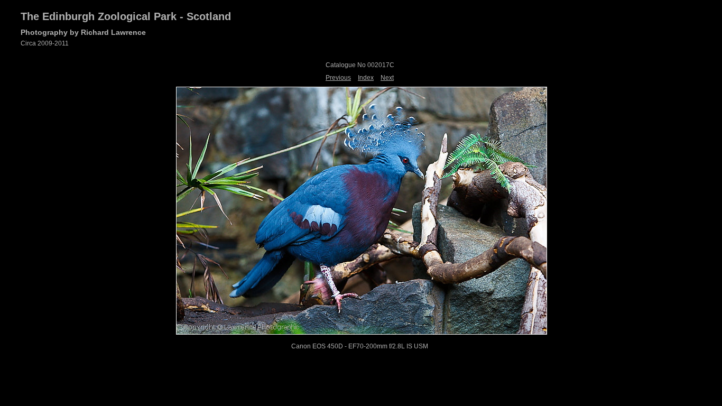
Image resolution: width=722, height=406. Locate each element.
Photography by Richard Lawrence (83, 32)
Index (366, 77)
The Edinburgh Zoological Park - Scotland (126, 16)
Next (387, 77)
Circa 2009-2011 (45, 43)
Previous (338, 77)
